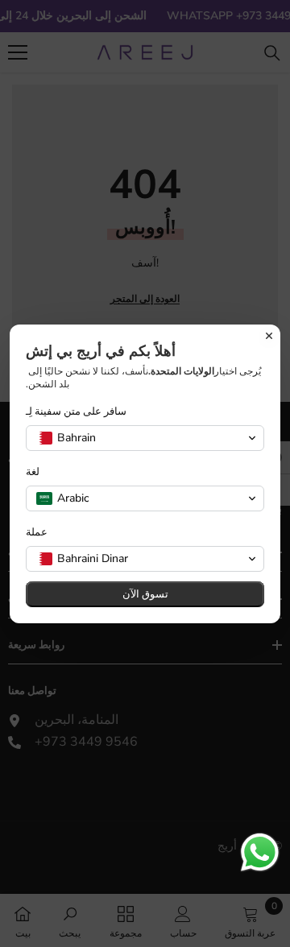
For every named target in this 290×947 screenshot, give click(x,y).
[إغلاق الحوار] (269, 336)
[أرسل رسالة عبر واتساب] (260, 852)
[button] (145, 438)
